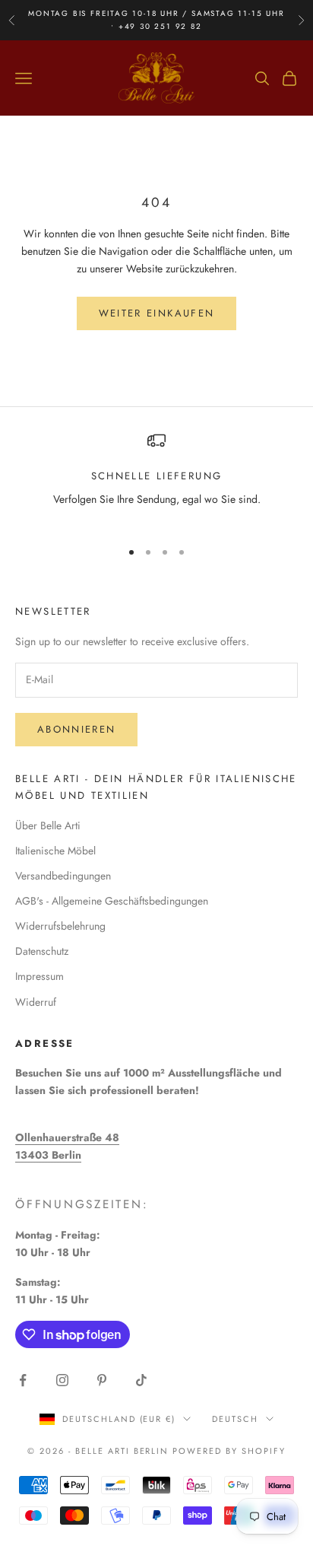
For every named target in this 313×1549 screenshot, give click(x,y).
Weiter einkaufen (156, 313)
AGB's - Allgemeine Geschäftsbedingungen (111, 900)
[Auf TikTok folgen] (141, 1380)
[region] (156, 478)
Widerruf (35, 1002)
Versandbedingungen (63, 875)
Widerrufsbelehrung (60, 926)
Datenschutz (41, 951)
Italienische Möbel (55, 850)
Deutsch (235, 1419)
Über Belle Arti (48, 825)
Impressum (39, 976)
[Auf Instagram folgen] (62, 1380)
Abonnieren (76, 729)
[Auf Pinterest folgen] (101, 1380)
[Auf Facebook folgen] (22, 1380)
